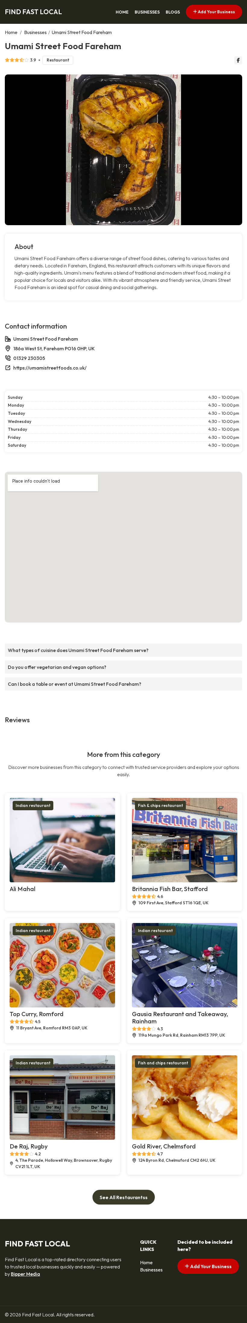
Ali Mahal (22, 889)
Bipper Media (25, 1274)
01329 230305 (29, 358)
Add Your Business (216, 11)
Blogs (173, 12)
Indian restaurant (33, 805)
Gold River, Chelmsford (164, 1146)
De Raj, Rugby (29, 1146)
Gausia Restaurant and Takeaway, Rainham (180, 1017)
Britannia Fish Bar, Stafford (170, 889)
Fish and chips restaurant (163, 1063)
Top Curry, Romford (37, 1014)
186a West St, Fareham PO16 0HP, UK (54, 348)
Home (122, 12)
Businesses (147, 12)
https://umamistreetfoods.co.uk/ (49, 368)
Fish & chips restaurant (160, 805)
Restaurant (58, 60)
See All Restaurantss (124, 1197)
